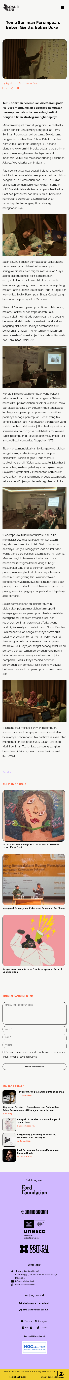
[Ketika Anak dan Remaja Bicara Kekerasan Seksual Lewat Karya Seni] (34, 816)
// (53, 1372)
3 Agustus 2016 (12, 83)
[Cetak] (20, 88)
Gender (7, 772)
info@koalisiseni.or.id (25, 1281)
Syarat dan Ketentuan (52, 1377)
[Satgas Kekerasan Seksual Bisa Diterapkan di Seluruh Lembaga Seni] (34, 940)
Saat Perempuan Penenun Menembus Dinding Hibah (37, 1151)
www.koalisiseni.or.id (25, 1285)
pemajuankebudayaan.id (35, 1310)
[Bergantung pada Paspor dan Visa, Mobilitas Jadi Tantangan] (9, 1140)
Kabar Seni (31, 83)
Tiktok (43, 1327)
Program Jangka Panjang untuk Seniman (41, 1092)
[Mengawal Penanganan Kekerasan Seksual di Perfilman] (34, 879)
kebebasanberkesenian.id (35, 1303)
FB (26, 1327)
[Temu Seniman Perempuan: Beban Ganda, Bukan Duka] (34, 59)
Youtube (28, 1321)
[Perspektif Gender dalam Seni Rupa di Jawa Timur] (9, 1124)
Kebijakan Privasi (17, 1377)
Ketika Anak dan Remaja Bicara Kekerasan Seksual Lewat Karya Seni (31, 845)
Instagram (43, 1321)
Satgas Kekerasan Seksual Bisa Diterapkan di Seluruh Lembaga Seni (32, 970)
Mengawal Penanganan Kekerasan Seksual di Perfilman (34, 908)
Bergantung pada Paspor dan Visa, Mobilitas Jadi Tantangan (36, 1136)
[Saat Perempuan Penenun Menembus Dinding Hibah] (9, 1155)
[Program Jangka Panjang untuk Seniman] (9, 1097)
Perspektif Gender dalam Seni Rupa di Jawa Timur (38, 1121)
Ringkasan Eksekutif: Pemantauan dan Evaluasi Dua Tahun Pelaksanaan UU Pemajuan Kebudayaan (31, 1108)
